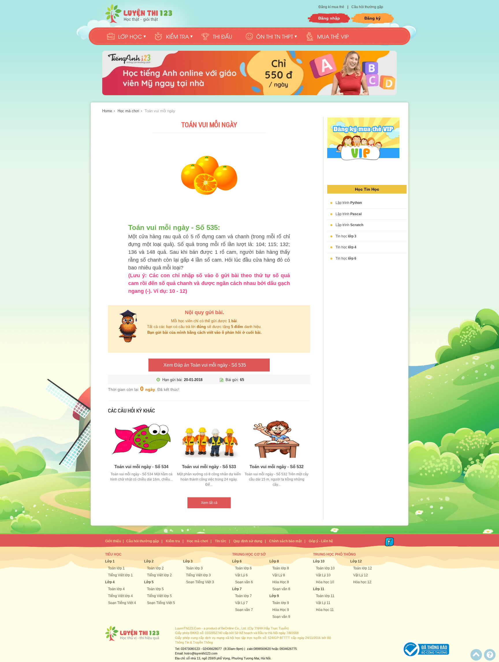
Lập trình (349, 203)
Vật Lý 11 (323, 603)
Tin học (346, 236)
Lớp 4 (110, 582)
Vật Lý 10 (323, 575)
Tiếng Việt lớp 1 (120, 575)
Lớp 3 (188, 561)
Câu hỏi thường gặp (367, 7)
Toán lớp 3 (194, 568)
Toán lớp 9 (280, 603)
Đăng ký (372, 18)
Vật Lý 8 (278, 575)
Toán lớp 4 (116, 589)
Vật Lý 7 (241, 603)
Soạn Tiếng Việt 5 (161, 603)
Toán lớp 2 (155, 568)
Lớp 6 (237, 561)
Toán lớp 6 (243, 568)
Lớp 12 (356, 561)
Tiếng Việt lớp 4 (120, 596)
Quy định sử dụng (247, 541)
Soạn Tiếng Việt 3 (200, 582)
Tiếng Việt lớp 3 (198, 575)
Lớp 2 (149, 561)
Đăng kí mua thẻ (332, 7)
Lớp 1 (110, 561)
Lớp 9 (274, 596)
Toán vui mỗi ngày (160, 111)
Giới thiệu (113, 541)
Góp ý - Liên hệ (321, 541)
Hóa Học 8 (280, 582)
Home (107, 111)
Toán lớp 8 (280, 568)
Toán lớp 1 (116, 568)
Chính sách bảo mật (285, 541)
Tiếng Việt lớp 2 (159, 575)
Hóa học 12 (362, 582)
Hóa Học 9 (280, 610)
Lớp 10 (319, 561)
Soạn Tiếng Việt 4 (122, 603)
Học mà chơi (128, 111)
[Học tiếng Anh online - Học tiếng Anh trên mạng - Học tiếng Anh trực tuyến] (249, 94)
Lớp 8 (274, 561)
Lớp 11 (318, 589)
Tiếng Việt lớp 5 (159, 596)
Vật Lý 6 (241, 575)
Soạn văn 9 (281, 617)
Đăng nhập (329, 18)
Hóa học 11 (325, 610)
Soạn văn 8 (281, 589)
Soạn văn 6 (244, 582)
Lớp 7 (237, 589)
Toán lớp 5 (155, 589)
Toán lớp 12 (362, 568)
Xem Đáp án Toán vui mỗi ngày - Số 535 (204, 365)
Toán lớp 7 (243, 596)
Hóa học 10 (325, 582)
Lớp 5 (149, 582)
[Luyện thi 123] (138, 13)
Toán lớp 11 (325, 596)
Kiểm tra (173, 541)
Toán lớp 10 (325, 568)
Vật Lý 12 (360, 575)
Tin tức (220, 541)
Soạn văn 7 (244, 610)
